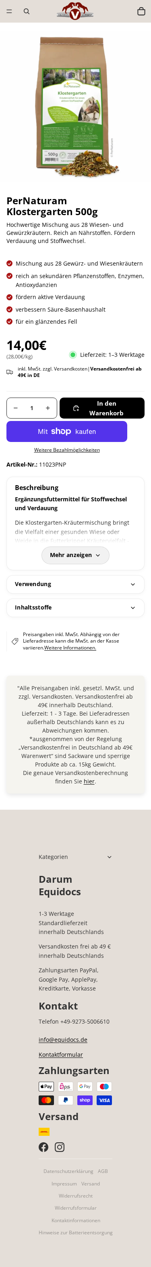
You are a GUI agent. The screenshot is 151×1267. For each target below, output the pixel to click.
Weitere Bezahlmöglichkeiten (67, 450)
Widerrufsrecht (76, 1195)
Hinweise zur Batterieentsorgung (76, 1232)
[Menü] (9, 11)
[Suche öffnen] (26, 11)
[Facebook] (43, 1147)
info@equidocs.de (63, 1039)
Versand (90, 1183)
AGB (103, 1171)
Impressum (64, 1183)
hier (89, 781)
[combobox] (124, 11)
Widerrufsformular (76, 1207)
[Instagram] (59, 1147)
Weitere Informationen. (70, 647)
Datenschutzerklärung (68, 1171)
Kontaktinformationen (76, 1220)
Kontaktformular (61, 1054)
